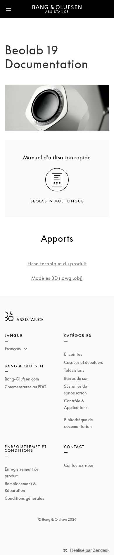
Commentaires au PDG (25, 386)
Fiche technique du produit (57, 263)
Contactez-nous (79, 465)
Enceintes (73, 354)
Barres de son (76, 378)
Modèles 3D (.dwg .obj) (57, 278)
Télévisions (74, 370)
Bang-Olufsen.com (22, 378)
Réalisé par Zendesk (90, 550)
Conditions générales (24, 498)
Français (13, 348)
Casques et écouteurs (83, 362)
